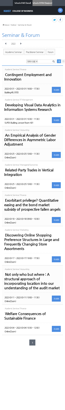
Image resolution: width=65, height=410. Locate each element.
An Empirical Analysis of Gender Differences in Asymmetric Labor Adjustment (30, 139)
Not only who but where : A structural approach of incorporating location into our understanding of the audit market (32, 281)
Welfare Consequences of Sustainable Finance (25, 316)
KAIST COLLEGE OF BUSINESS (19, 11)
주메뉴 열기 (60, 10)
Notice (13, 25)
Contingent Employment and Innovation (28, 77)
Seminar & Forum (25, 25)
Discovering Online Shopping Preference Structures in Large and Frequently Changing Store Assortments (31, 242)
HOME (3, 24)
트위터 (54, 19)
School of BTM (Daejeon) (42, 3)
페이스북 (60, 19)
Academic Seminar (13, 52)
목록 (59, 61)
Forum (51, 52)
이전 (6, 43)
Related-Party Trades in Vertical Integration (29, 172)
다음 (21, 43)
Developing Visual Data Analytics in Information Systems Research (32, 107)
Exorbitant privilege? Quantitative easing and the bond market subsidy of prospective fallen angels (32, 204)
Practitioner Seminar (35, 52)
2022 (13, 43)
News (7, 25)
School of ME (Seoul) (23, 3)
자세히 (56, 90)
